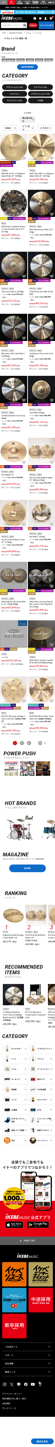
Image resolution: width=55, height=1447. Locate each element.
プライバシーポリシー (12, 1394)
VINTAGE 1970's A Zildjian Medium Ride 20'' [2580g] (13, 174)
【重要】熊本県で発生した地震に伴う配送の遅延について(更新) (27, 7)
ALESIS (39, 60)
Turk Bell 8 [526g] (36, 412)
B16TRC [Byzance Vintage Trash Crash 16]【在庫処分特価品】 (13, 718)
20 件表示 (44, 128)
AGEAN (20, 60)
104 (40, 743)
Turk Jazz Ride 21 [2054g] (12, 291)
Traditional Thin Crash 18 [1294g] (41, 354)
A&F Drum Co (8, 60)
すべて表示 (26, 128)
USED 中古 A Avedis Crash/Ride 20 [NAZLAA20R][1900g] (41, 661)
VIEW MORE (27, 67)
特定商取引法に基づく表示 (14, 1399)
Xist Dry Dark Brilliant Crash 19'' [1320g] (13, 540)
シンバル (4, 657)
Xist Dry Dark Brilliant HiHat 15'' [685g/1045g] (41, 478)
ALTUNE (49, 60)
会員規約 (6, 1403)
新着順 (8, 128)
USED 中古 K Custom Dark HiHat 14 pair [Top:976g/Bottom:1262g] (41, 604)
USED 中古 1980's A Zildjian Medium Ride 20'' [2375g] (41, 174)
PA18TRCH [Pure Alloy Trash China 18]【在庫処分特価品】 (41, 717)
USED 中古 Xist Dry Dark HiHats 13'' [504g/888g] (13, 602)
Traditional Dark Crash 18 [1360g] (13, 416)
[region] (27, 829)
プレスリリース (9, 1408)
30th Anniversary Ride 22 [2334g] (41, 230)
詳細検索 (33, 25)
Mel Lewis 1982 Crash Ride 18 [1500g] (13, 354)
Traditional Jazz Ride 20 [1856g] (41, 292)
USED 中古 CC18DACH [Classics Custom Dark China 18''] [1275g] (13, 229)
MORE (27, 868)
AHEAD (30, 60)
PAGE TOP (29, 1241)
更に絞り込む (27, 119)
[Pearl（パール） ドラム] (20, 829)
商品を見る (42, 1441)
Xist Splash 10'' (7, 474)
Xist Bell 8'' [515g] (37, 536)
